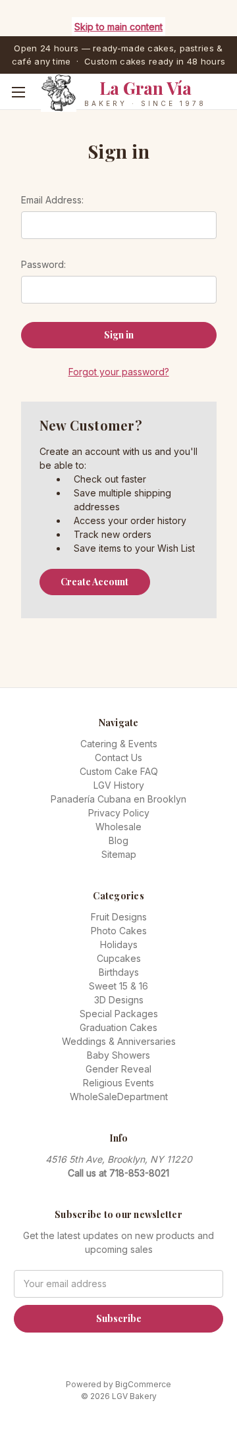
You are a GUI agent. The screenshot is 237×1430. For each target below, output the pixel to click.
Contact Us (118, 757)
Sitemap (118, 854)
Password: (43, 264)
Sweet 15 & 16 (118, 986)
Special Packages (119, 1013)
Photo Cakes (119, 930)
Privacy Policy (118, 812)
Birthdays (119, 972)
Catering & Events (118, 743)
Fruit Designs (119, 916)
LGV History (118, 785)
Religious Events (118, 1082)
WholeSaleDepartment (119, 1096)
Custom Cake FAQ (119, 771)
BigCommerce (143, 1384)
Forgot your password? (118, 371)
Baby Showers (118, 1055)
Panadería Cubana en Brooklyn (118, 799)
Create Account (94, 581)
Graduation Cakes (118, 1027)
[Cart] (230, 112)
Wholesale (118, 826)
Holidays (119, 944)
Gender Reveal (118, 1068)
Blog (118, 840)
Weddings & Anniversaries (119, 1041)
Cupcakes (119, 958)
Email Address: (52, 199)
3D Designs (119, 999)
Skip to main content (118, 26)
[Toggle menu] (18, 92)
